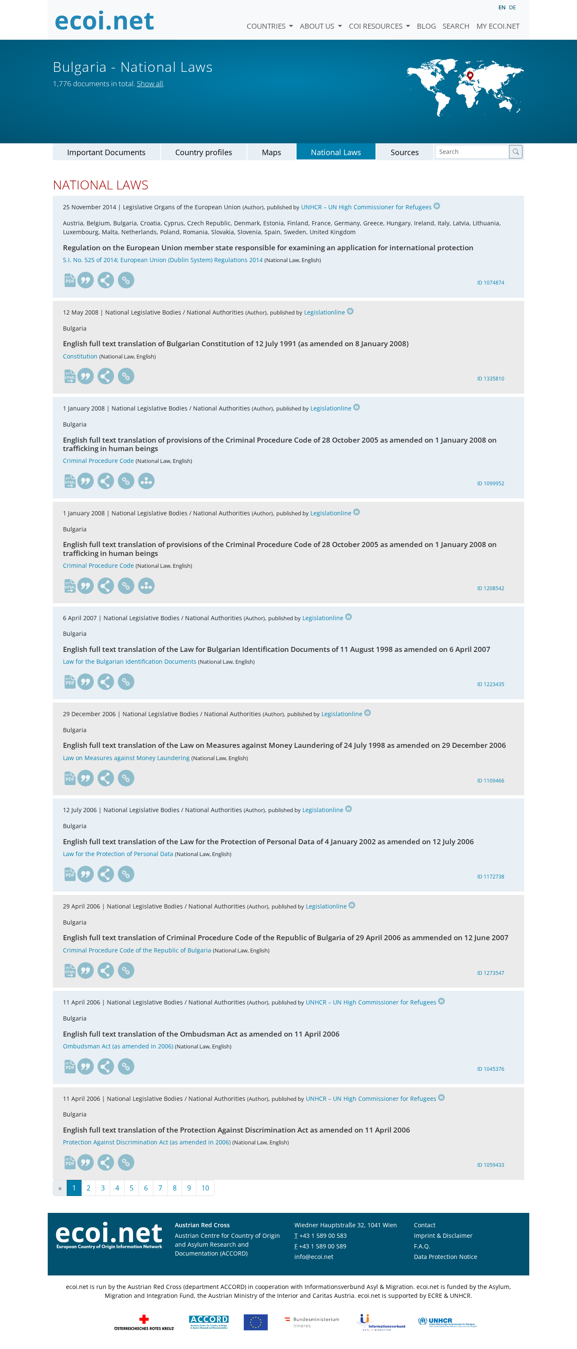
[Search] (516, 152)
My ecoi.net (498, 26)
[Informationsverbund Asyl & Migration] (380, 1322)
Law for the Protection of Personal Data (118, 854)
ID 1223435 (490, 684)
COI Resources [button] (376, 26)
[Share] (106, 280)
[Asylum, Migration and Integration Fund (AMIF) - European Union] (255, 1322)
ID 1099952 (490, 483)
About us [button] (318, 26)
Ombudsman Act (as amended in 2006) (118, 1046)
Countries (267, 26)
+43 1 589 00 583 (323, 1235)
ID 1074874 (490, 282)
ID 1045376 (490, 1069)
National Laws (336, 152)
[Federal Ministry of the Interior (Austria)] (312, 1322)
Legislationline (324, 312)
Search (456, 26)
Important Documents (106, 152)
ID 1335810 (490, 378)
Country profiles (203, 152)
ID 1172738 (490, 876)
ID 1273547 (490, 973)
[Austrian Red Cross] (144, 1322)
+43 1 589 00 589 (322, 1246)
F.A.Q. (422, 1246)
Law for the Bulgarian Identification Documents (129, 661)
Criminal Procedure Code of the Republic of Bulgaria (137, 950)
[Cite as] (85, 280)
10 (205, 1188)
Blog (426, 26)
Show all (150, 83)
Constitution (80, 356)
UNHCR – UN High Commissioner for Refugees (366, 207)
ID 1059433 (490, 1164)
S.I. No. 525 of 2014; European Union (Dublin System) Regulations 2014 (163, 260)
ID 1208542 (490, 588)
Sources (405, 152)
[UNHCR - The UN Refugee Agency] (447, 1322)
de (512, 7)
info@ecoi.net (313, 1257)
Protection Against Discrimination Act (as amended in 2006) (147, 1142)
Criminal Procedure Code (98, 461)
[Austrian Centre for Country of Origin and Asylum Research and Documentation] (209, 1322)
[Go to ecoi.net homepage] (104, 19)
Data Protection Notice (445, 1257)
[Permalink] (126, 280)
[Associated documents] (146, 481)
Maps (271, 152)
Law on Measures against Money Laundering (126, 758)
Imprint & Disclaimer (443, 1235)
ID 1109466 (490, 780)
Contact (424, 1225)
